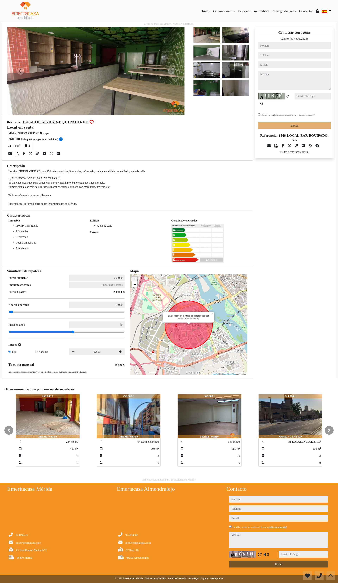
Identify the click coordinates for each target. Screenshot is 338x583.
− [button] (135, 284)
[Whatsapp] (52, 154)
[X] (31, 154)
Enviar (294, 125)
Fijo (14, 351)
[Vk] (45, 154)
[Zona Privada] (317, 11)
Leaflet (216, 373)
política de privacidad (306, 115)
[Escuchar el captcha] (261, 103)
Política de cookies (177, 578)
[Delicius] (38, 154)
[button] (8, 430)
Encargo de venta (284, 11)
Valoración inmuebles (253, 11)
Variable (43, 351)
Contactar (306, 11)
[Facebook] (24, 154)
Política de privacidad (156, 578)
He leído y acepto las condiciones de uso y (288, 115)
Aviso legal (194, 578)
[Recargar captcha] (287, 96)
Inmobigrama (216, 578)
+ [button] (135, 279)
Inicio (206, 11)
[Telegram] (58, 154)
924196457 (287, 38)
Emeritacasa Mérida (133, 578)
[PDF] (18, 154)
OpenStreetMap (229, 373)
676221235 (302, 38)
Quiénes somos (224, 11)
